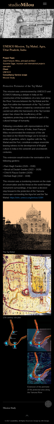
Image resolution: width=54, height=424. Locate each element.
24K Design (45, 421)
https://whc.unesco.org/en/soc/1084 (26, 197)
